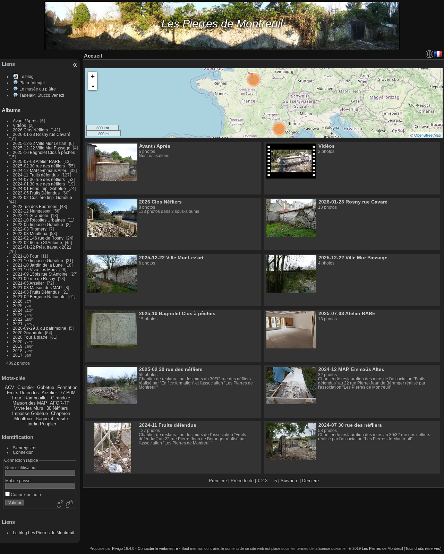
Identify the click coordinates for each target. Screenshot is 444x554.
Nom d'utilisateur (21, 467)
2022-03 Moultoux (30, 233)
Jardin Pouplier (41, 423)
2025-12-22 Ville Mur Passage (41, 148)
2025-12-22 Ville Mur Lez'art (39, 143)
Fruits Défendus (23, 392)
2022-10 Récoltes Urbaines (39, 220)
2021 (18, 323)
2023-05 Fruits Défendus (36, 193)
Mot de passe (18, 480)
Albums (11, 110)
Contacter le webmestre (158, 548)
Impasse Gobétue (30, 413)
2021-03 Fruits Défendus (36, 292)
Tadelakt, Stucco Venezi (41, 95)
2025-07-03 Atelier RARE (37, 161)
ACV (9, 387)
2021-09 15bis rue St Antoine (40, 274)
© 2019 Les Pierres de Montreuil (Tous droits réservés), (396, 548)
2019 (18, 346)
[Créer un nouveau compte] (59, 504)
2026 (18, 301)
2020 (18, 341)
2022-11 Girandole (30, 215)
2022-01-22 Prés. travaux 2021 (42, 247)
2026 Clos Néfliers (30, 130)
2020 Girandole (27, 332)
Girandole (60, 397)
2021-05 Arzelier (28, 283)
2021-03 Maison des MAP (37, 287)
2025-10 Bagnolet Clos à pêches (44, 152)
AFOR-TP (60, 403)
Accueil (93, 56)
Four (16, 397)
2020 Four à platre (30, 337)
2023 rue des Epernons (35, 206)
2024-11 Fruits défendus (36, 175)
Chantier (25, 387)
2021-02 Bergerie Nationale (39, 296)
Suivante (289, 480)
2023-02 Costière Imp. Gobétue (42, 197)
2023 (18, 314)
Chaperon (60, 413)
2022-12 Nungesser (32, 211)
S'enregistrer (25, 447)
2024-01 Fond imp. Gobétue (39, 188)
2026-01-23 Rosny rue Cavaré (41, 134)
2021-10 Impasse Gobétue (38, 260)
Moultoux (23, 418)
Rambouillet (36, 397)
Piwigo (117, 548)
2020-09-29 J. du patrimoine (39, 328)
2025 (18, 305)
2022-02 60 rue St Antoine (37, 242)
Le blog (26, 76)
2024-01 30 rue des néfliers (39, 184)
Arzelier (49, 392)
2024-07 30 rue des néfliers (39, 179)
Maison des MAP (29, 403)
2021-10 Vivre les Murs (35, 269)
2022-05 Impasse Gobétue (38, 224)
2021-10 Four (26, 256)
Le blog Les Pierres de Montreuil (43, 532)
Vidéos (19, 125)
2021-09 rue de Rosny (34, 278)
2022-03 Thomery (29, 229)
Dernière (310, 480)
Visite (62, 418)
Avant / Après (25, 121)
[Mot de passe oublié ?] (68, 504)
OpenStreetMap (427, 135)
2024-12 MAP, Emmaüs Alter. (40, 170)
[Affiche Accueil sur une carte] (429, 54)
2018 (18, 350)
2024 (18, 310)
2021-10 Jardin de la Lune (38, 265)
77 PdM (68, 392)
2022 (18, 319)
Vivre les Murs (28, 408)
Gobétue (45, 387)
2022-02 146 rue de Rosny (38, 238)
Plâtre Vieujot (32, 82)
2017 (18, 355)
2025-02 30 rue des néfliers (39, 166)
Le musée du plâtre (37, 89)
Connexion (23, 452)
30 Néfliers (57, 408)
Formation (67, 387)
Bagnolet (44, 418)
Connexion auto (25, 494)
